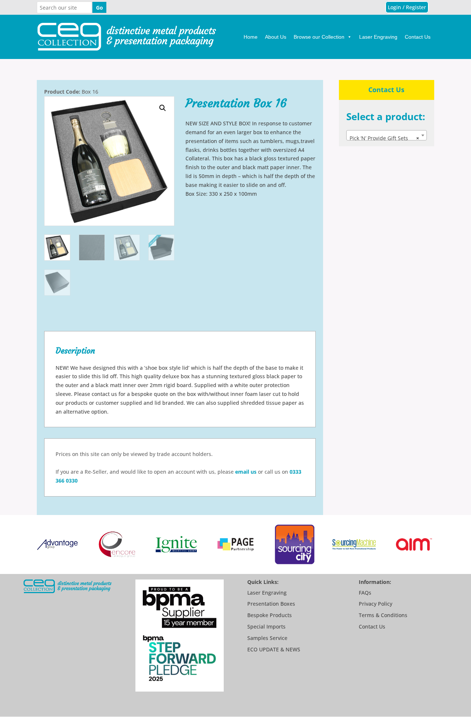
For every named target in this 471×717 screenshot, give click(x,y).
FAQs (365, 592)
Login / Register (407, 7)
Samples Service (267, 637)
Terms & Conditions (383, 615)
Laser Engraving (378, 37)
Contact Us (418, 37)
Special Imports (266, 626)
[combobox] (386, 135)
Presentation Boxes (271, 603)
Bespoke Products (269, 615)
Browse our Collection (319, 37)
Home (251, 37)
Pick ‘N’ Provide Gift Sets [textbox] (384, 138)
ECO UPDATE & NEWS (273, 649)
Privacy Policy (375, 603)
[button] (162, 108)
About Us (275, 37)
